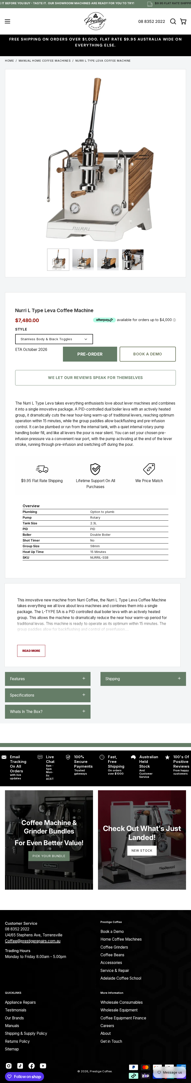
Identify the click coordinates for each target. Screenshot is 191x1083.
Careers (107, 1025)
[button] (172, 21)
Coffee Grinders (114, 947)
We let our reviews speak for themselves (95, 377)
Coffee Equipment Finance (123, 1018)
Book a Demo (147, 354)
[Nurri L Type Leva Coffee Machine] (58, 260)
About (105, 1033)
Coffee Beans (112, 955)
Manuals (12, 1025)
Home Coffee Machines (121, 939)
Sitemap (12, 1049)
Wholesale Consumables (121, 1002)
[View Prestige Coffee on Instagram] (8, 1066)
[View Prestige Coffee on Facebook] (31, 1066)
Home (9, 60)
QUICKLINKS (13, 993)
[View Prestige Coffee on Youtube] (43, 1066)
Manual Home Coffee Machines (45, 60)
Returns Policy (17, 1041)
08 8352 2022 (151, 21)
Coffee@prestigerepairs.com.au (32, 941)
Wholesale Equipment (119, 1010)
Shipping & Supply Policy (26, 1033)
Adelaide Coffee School (120, 978)
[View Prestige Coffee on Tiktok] (20, 1066)
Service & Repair (114, 970)
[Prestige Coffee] (95, 21)
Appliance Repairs (20, 1002)
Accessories (111, 962)
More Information (111, 993)
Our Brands (14, 1018)
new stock (142, 850)
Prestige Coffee (111, 922)
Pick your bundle (49, 856)
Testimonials (15, 1010)
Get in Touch (111, 1041)
